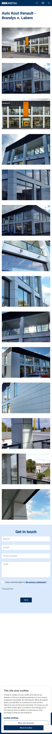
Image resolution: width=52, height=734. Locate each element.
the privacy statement (36, 582)
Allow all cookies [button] (26, 728)
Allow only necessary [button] (26, 723)
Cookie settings (11, 718)
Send (26, 600)
